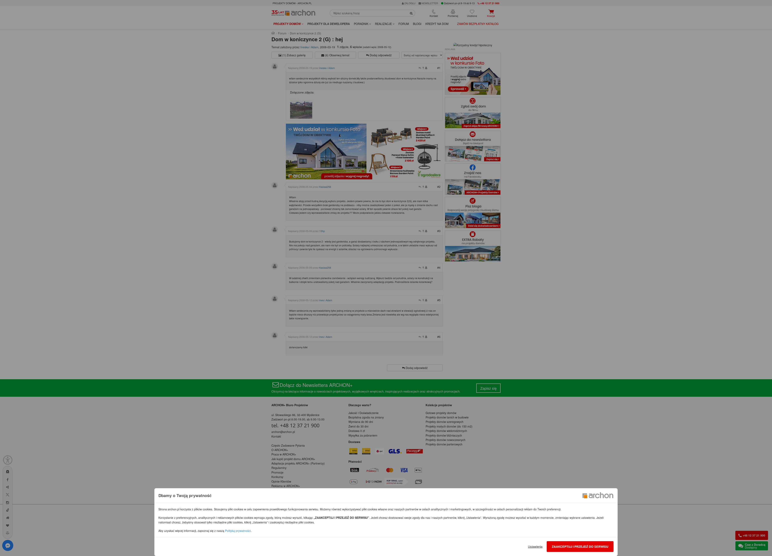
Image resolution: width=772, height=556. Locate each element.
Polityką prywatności (238, 531)
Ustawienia (535, 546)
